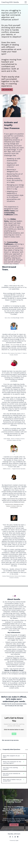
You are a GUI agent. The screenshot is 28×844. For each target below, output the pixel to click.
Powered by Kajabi (14, 840)
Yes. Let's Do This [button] (7, 89)
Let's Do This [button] (14, 824)
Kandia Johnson (15, 569)
